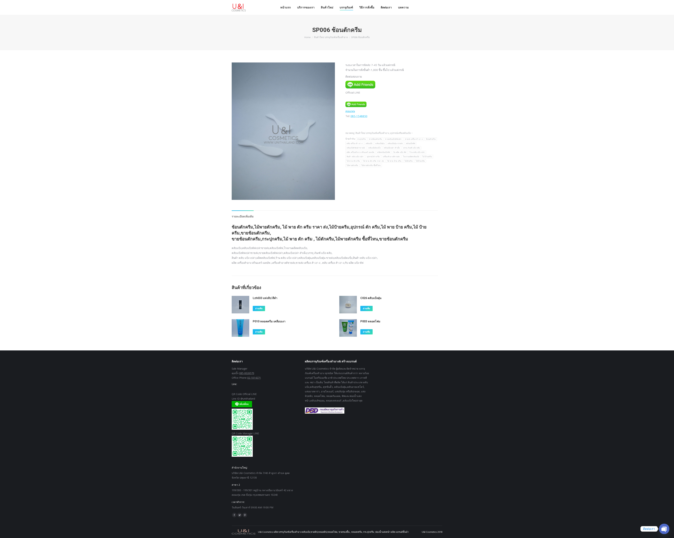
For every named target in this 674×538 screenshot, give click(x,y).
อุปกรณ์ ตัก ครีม (373, 157)
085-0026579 (246, 373)
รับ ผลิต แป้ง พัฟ (399, 152)
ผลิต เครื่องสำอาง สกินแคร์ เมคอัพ (360, 152)
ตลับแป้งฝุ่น (379, 143)
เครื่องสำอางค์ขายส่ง (391, 157)
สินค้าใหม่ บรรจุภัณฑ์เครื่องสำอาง (372, 133)
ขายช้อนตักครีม (375, 139)
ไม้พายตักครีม (352, 165)
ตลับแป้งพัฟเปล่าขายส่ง (356, 148)
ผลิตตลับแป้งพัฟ (383, 152)
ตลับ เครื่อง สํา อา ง (355, 143)
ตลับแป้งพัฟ (410, 143)
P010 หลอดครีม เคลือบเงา (269, 321)
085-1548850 (359, 116)
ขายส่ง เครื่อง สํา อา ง (414, 139)
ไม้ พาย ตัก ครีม (353, 161)
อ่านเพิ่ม (259, 308)
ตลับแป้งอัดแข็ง (374, 148)
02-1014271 (254, 377)
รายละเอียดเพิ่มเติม (243, 216)
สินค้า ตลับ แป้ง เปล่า (355, 157)
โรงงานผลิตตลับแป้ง (411, 157)
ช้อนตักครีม (430, 139)
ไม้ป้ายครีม (420, 161)
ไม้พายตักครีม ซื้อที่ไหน (371, 165)
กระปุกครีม (361, 139)
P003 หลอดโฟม (370, 321)
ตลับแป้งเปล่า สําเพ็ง (392, 148)
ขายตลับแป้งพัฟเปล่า (393, 139)
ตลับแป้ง (369, 143)
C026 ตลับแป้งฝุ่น (370, 298)
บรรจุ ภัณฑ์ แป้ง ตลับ (411, 148)
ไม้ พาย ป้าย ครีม (394, 161)
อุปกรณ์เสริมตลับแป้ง (400, 133)
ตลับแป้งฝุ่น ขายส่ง (395, 143)
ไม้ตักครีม (409, 161)
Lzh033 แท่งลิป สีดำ (265, 298)
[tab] (243, 214)
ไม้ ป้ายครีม (427, 157)
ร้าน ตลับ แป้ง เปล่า (417, 152)
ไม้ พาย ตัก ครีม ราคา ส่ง (373, 161)
